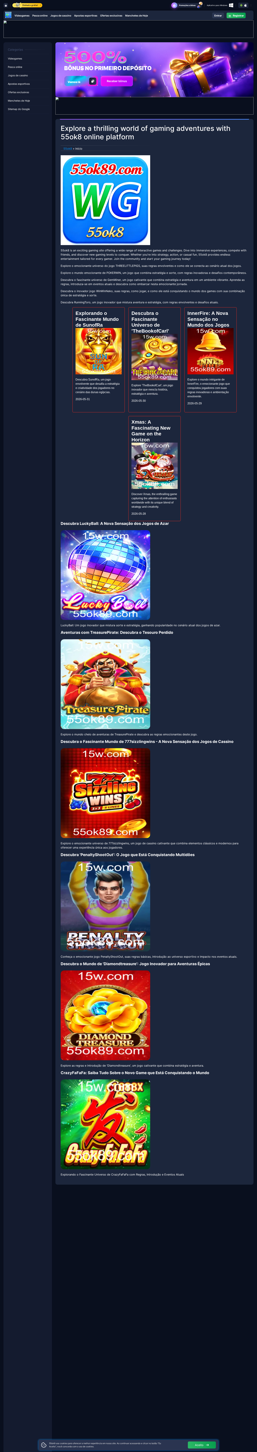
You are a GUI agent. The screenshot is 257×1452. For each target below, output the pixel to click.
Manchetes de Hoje (136, 15)
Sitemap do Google (19, 109)
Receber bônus (117, 81)
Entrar (218, 15)
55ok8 (67, 148)
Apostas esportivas (85, 15)
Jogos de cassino (60, 15)
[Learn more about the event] (128, 29)
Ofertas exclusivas (111, 15)
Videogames (22, 15)
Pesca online (40, 15)
